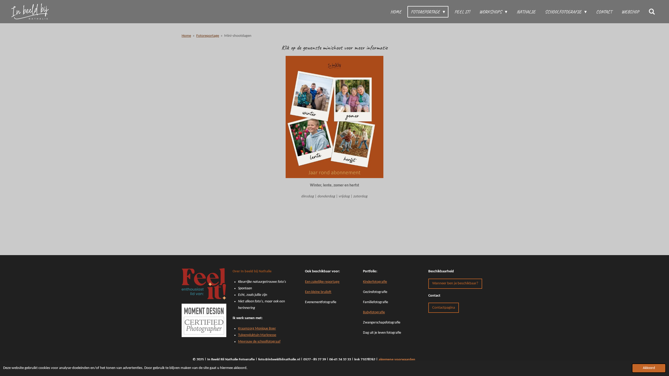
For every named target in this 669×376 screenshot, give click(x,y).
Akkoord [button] (649, 368)
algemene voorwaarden (397, 360)
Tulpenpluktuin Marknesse (257, 335)
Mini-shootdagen (237, 36)
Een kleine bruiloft (318, 292)
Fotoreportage (207, 36)
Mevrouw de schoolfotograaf (259, 342)
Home (186, 36)
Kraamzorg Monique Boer (257, 329)
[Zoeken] (652, 11)
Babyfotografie (374, 312)
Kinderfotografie (375, 282)
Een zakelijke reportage (322, 282)
